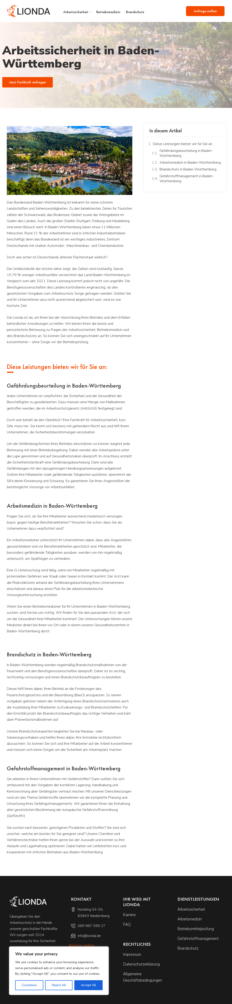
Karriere (129, 914)
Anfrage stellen (205, 11)
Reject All (59, 985)
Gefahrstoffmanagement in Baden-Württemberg (187, 179)
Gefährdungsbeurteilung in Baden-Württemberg (186, 153)
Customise (29, 985)
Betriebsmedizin (108, 12)
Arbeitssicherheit (75, 12)
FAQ (127, 924)
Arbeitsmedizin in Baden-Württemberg (190, 162)
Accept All (88, 985)
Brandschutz (135, 12)
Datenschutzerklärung (141, 964)
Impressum (132, 954)
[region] (59, 970)
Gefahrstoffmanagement (198, 938)
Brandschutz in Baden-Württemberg (188, 169)
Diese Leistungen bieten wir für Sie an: (183, 143)
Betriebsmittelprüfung (195, 928)
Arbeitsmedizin (189, 919)
